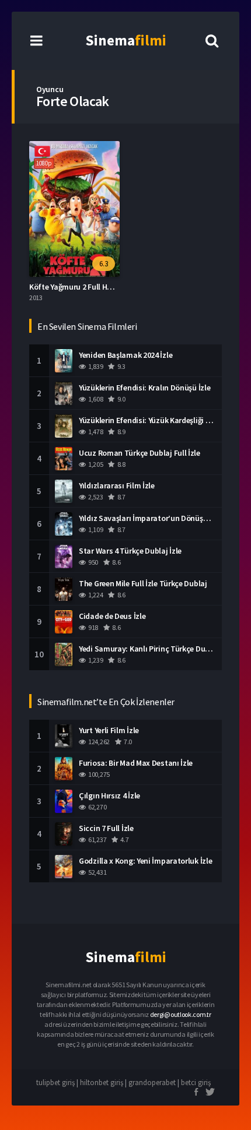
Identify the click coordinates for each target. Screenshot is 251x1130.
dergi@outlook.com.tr (180, 1014)
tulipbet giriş (55, 1082)
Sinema (125, 40)
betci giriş (196, 1082)
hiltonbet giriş (101, 1082)
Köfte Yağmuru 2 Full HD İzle (77, 286)
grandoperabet (152, 1082)
